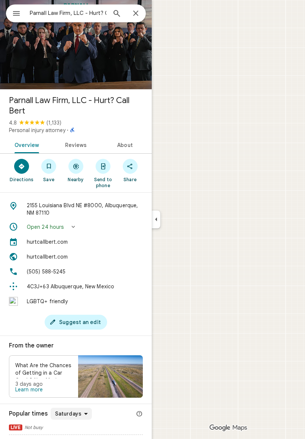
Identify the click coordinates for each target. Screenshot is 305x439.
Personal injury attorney (37, 130)
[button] (76, 227)
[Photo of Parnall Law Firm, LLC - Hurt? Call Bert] (76, 44)
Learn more (29, 389)
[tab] (25, 144)
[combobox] (68, 13)
